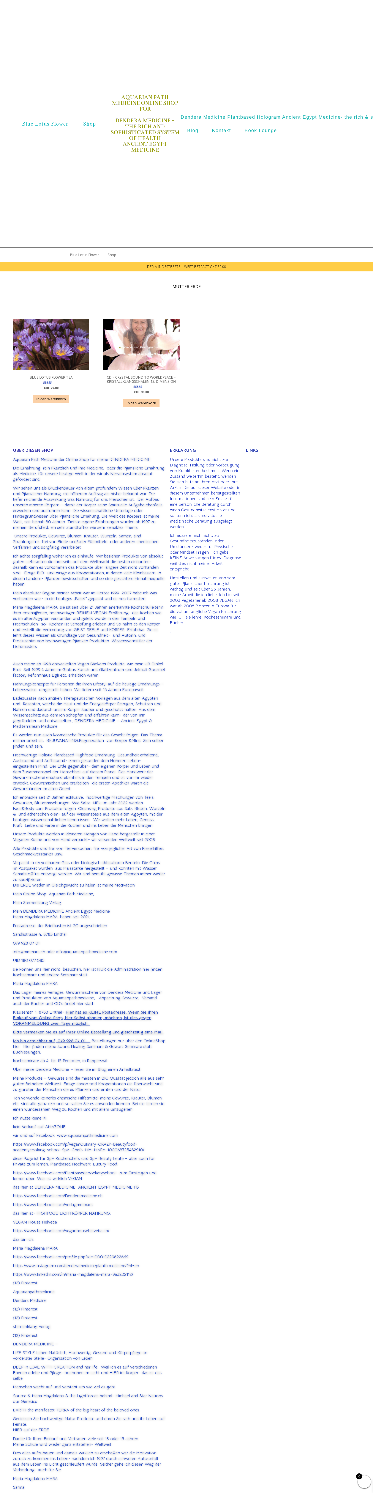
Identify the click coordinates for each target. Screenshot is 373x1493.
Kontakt (221, 130)
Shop (89, 124)
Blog (192, 130)
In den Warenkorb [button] (51, 399)
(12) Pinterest (25, 1283)
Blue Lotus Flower (45, 124)
